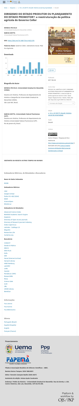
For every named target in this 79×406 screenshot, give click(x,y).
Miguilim (7, 230)
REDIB (6, 183)
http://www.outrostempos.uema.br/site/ (61, 143)
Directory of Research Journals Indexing (18, 222)
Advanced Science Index (12, 212)
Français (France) (10, 331)
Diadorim (7, 217)
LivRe (6, 269)
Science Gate (8, 281)
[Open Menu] (4, 2)
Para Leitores (8, 303)
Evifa (5, 253)
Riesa (6, 279)
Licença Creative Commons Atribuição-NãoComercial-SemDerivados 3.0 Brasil (59, 148)
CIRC (5, 191)
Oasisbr (6, 271)
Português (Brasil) (10, 322)
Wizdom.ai (7, 204)
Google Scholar (9, 194)
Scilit (5, 284)
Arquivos (12, 8)
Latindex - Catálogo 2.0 (12, 227)
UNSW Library (9, 289)
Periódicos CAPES (10, 274)
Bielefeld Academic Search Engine (16, 214)
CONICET (7, 243)
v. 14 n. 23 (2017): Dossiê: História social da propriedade (35, 8)
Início (5, 8)
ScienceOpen (8, 201)
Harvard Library (9, 261)
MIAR (6, 199)
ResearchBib (8, 276)
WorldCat (7, 291)
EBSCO (6, 248)
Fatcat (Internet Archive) (12, 258)
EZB (5, 256)
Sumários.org (8, 235)
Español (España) (10, 325)
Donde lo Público (10, 245)
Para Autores (8, 307)
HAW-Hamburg (9, 263)
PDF (52, 70)
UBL (5, 286)
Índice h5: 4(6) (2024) (11, 196)
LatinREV (7, 266)
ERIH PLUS (7, 251)
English (6, 328)
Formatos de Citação (56, 103)
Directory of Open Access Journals (15, 220)
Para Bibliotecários (9, 310)
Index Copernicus (10, 225)
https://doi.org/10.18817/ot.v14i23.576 (21, 41)
